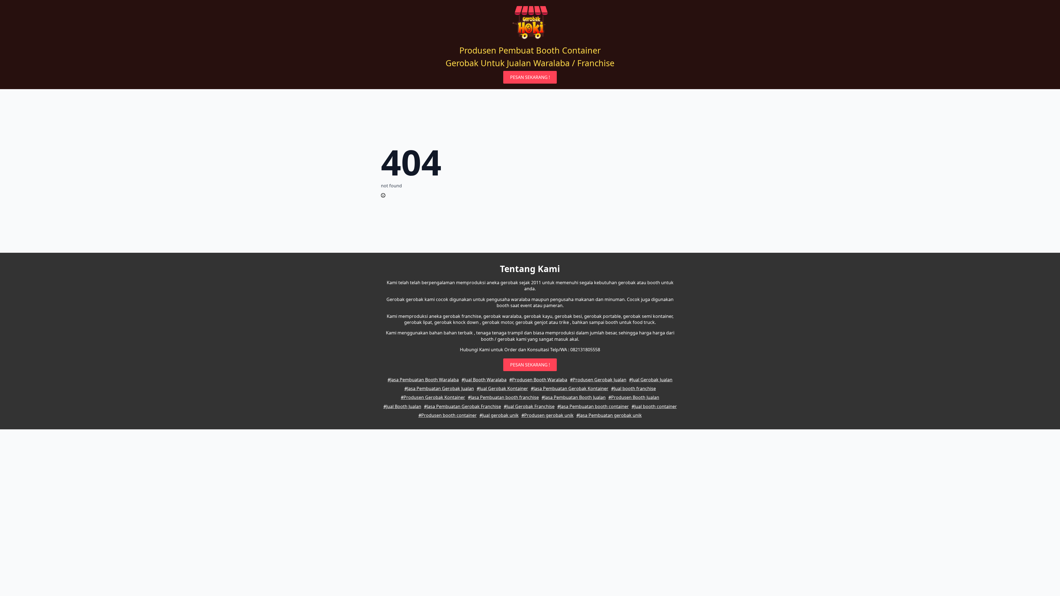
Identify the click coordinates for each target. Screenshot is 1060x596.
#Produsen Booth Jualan (633, 397)
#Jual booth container (654, 406)
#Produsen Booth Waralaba (538, 380)
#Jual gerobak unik (499, 415)
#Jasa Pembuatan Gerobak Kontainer (569, 388)
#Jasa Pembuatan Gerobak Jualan (439, 388)
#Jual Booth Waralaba (484, 380)
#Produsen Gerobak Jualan (598, 380)
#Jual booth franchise (633, 388)
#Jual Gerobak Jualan (650, 380)
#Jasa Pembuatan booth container (593, 406)
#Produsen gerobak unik (547, 415)
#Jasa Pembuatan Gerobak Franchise (462, 406)
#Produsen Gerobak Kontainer (433, 397)
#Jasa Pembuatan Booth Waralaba (423, 380)
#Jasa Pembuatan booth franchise (503, 397)
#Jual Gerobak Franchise (529, 406)
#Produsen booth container (447, 415)
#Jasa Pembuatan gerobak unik (609, 415)
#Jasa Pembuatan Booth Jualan (574, 397)
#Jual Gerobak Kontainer (502, 388)
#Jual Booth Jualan (402, 406)
